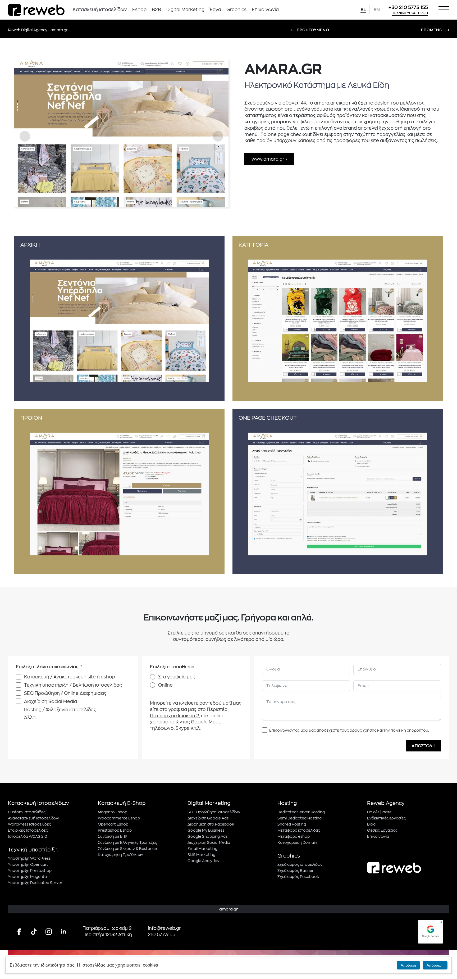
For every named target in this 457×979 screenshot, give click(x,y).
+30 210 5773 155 (408, 7)
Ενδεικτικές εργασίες (386, 818)
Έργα (215, 9)
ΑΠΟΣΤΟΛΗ (424, 746)
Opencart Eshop (113, 824)
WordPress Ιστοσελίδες (29, 824)
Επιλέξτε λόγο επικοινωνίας (47, 667)
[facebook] (19, 931)
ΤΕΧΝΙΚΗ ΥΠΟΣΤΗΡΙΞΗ (410, 13)
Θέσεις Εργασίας (382, 830)
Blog (371, 824)
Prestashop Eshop (115, 830)
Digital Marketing (185, 9)
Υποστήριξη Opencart (28, 864)
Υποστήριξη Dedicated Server (35, 883)
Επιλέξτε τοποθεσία (172, 667)
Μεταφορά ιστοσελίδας (298, 830)
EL (363, 9)
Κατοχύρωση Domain (297, 842)
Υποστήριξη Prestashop (30, 870)
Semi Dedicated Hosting (299, 818)
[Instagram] (48, 931)
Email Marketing (202, 848)
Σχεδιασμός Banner (295, 870)
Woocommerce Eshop (119, 818)
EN (376, 9)
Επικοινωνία (265, 9)
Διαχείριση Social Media (209, 842)
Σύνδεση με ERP (112, 836)
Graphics (236, 9)
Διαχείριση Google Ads (208, 818)
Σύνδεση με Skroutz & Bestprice (127, 848)
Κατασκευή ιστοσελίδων (100, 9)
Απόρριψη (435, 965)
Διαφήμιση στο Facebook (211, 824)
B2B (156, 9)
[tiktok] (34, 931)
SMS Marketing (201, 854)
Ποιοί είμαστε (379, 812)
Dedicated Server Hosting (301, 812)
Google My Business (206, 830)
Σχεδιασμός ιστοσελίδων (300, 864)
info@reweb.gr (164, 928)
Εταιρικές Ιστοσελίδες (28, 830)
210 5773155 (161, 934)
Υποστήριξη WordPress (29, 858)
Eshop (139, 9)
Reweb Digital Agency (27, 30)
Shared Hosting (291, 824)
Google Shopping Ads (207, 836)
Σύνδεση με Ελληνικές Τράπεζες (127, 842)
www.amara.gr (268, 159)
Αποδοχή (408, 965)
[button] (25, 136)
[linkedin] (63, 931)
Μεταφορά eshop (293, 836)
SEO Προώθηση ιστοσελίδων (214, 812)
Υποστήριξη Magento (27, 876)
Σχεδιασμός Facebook (298, 876)
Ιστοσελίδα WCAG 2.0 (27, 836)
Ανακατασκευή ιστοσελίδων (33, 818)
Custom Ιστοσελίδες (26, 812)
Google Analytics (203, 861)
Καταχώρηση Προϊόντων (120, 854)
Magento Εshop (112, 812)
